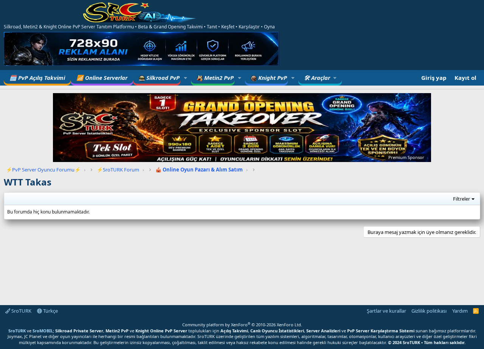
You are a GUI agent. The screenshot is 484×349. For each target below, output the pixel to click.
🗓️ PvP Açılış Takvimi (37, 77)
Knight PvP (272, 77)
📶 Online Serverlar (101, 77)
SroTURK (20, 310)
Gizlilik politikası (429, 310)
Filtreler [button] (461, 198)
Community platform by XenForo (242, 324)
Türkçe (50, 310)
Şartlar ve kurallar (386, 310)
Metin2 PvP (218, 77)
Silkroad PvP (162, 77)
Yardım (460, 310)
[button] (185, 78)
